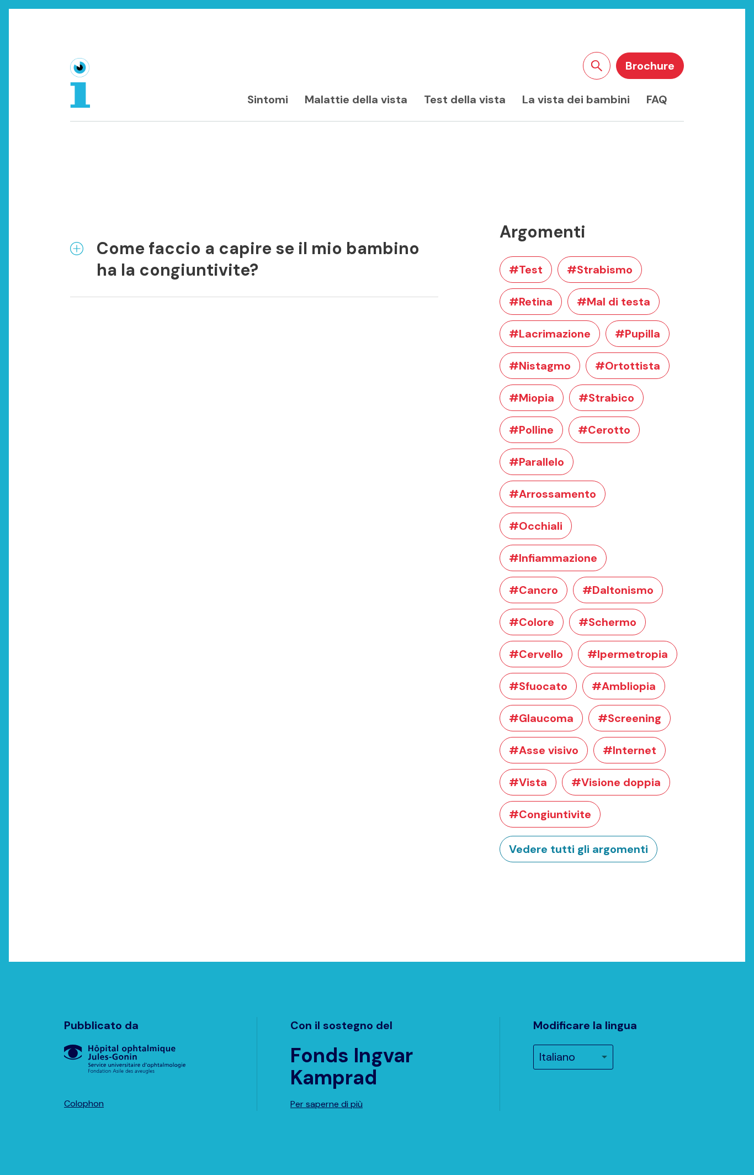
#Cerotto (604, 430)
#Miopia (531, 398)
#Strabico (606, 398)
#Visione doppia (616, 782)
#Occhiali (535, 526)
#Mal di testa (613, 301)
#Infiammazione (553, 558)
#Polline (531, 430)
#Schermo (607, 622)
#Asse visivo (543, 750)
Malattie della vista (356, 99)
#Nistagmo (540, 366)
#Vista (528, 782)
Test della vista (465, 99)
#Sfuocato (538, 686)
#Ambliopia (624, 686)
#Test (526, 269)
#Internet (629, 750)
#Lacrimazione (550, 333)
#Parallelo (536, 462)
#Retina (531, 301)
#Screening (629, 718)
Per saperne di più (326, 1104)
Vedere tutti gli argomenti (578, 849)
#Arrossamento (552, 494)
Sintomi (267, 99)
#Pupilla (637, 333)
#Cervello (536, 654)
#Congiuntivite (550, 814)
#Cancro (533, 590)
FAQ (656, 99)
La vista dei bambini (576, 99)
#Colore (531, 622)
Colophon (84, 1103)
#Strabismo (600, 269)
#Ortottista (627, 366)
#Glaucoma (541, 718)
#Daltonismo (618, 590)
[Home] (80, 83)
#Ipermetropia (627, 654)
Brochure (650, 66)
